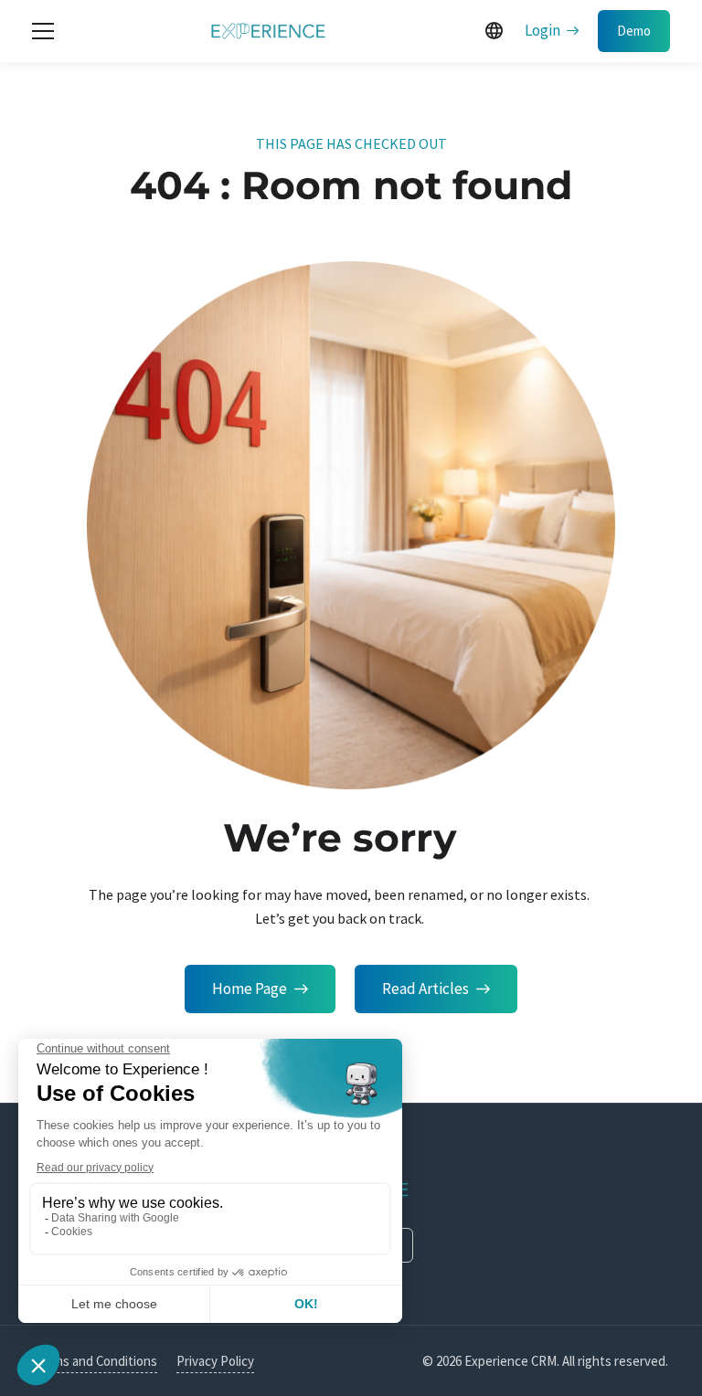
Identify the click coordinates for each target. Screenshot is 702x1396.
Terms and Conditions (95, 1361)
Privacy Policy (215, 1361)
